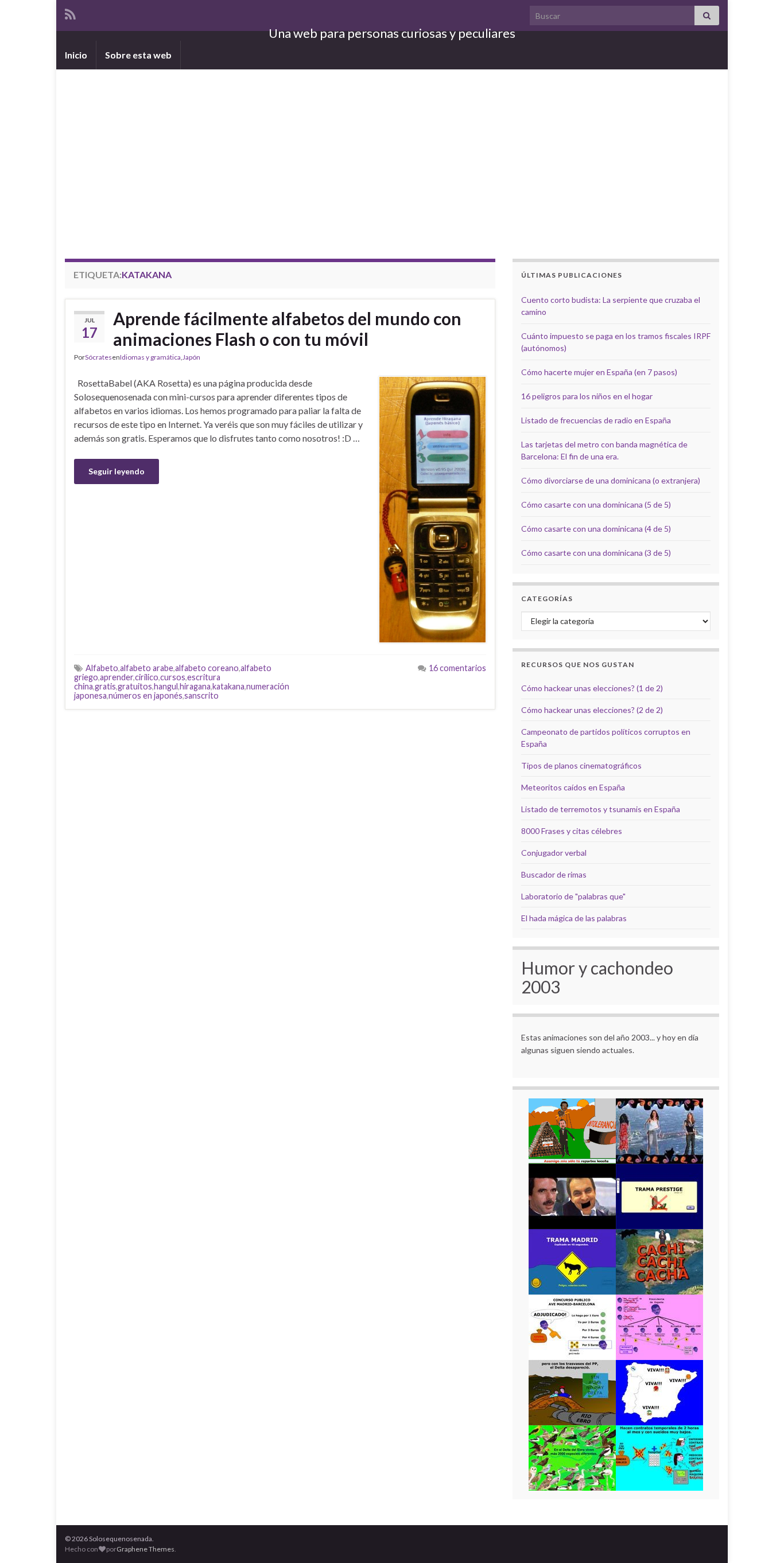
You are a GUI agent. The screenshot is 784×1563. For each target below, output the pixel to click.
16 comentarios (457, 668)
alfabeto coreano (207, 668)
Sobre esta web (138, 54)
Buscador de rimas (554, 874)
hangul (166, 686)
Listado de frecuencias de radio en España (596, 420)
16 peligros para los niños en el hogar (587, 396)
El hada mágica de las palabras (574, 918)
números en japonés (145, 695)
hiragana (195, 686)
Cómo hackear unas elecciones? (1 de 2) (592, 688)
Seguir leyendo (116, 471)
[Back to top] (758, 1537)
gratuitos (135, 686)
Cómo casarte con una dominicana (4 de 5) (596, 528)
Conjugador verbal (554, 852)
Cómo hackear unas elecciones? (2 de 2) (592, 710)
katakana (228, 686)
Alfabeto (102, 668)
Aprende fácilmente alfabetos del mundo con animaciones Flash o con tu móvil (287, 328)
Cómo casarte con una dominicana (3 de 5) (596, 553)
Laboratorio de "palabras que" (573, 896)
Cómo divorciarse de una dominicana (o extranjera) (610, 480)
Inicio (76, 54)
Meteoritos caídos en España (573, 787)
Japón (191, 357)
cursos (172, 677)
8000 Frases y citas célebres (571, 831)
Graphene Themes (145, 1549)
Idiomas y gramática (150, 357)
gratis (105, 686)
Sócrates (98, 357)
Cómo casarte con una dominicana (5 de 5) (596, 504)
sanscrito (201, 695)
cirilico (146, 677)
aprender (116, 677)
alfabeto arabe (146, 668)
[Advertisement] (392, 155)
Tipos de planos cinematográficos (581, 765)
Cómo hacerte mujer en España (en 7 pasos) (599, 372)
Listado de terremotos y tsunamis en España (600, 809)
